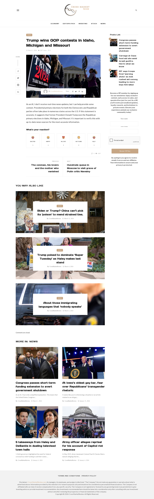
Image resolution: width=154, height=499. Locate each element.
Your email (124, 126)
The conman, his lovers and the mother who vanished (45, 168)
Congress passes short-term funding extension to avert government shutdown (36, 386)
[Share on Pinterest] (18, 85)
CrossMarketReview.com (37, 482)
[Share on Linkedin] (18, 92)
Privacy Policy (89, 476)
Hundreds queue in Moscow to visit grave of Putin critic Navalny (81, 168)
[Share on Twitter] (18, 78)
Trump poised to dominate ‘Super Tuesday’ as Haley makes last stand (60, 258)
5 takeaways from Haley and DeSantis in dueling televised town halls (36, 445)
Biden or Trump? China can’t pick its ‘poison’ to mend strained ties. (60, 212)
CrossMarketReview (57, 91)
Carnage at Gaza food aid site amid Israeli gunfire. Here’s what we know (128, 61)
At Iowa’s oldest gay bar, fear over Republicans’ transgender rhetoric (83, 386)
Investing (83, 24)
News (103, 24)
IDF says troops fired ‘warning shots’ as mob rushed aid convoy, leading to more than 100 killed (128, 78)
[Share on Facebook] (18, 71)
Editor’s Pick (69, 24)
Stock (94, 24)
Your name (124, 119)
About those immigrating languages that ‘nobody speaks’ (60, 304)
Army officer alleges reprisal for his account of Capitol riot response (82, 445)
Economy (55, 24)
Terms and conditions (69, 476)
